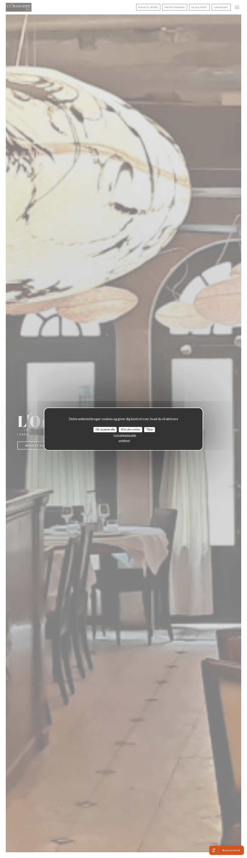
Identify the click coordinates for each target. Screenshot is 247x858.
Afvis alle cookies (130, 429)
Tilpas (149, 429)
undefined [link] (124, 440)
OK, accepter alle (105, 429)
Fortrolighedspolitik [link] (125, 435)
